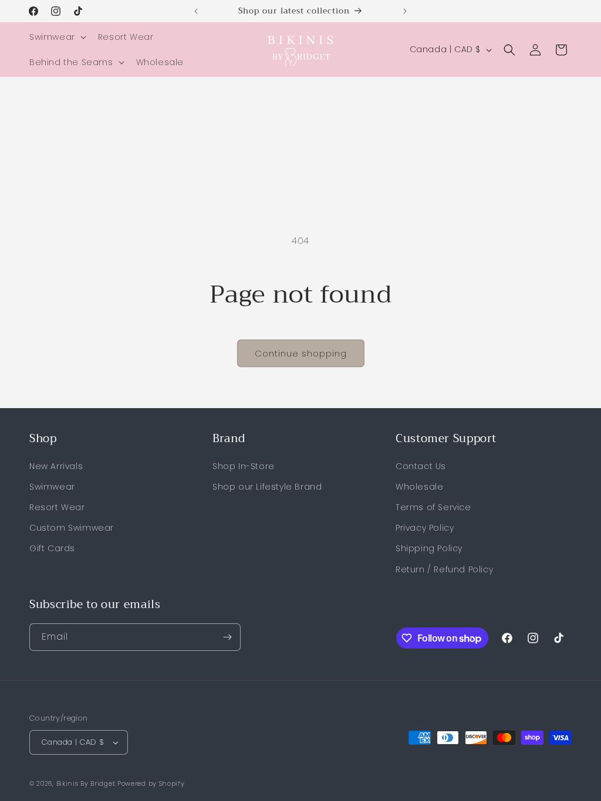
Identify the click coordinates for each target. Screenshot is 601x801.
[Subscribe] (227, 637)
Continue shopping (301, 353)
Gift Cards (52, 548)
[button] (56, 37)
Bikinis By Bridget (86, 783)
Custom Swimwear (71, 528)
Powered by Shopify (151, 783)
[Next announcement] (405, 11)
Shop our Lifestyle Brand (267, 487)
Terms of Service (433, 507)
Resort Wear (57, 507)
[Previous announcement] (196, 11)
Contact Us (421, 466)
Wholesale (419, 487)
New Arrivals (56, 466)
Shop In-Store (243, 466)
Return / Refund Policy (444, 569)
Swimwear (52, 487)
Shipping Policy (429, 548)
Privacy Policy (425, 528)
